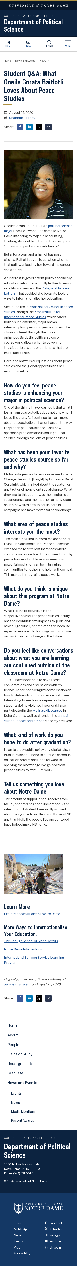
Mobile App (21, 1229)
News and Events (25, 60)
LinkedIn (55, 1247)
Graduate (15, 1073)
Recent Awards (22, 1120)
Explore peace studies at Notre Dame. (32, 914)
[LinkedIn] (29, 127)
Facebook (56, 1223)
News (43, 60)
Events (16, 1093)
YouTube (55, 1241)
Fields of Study (20, 1054)
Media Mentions (23, 1112)
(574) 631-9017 (23, 1173)
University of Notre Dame (38, 5)
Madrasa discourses (47, 710)
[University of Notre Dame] (38, 1208)
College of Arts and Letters (28, 1138)
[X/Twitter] (39, 127)
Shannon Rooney (22, 118)
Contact (28, 46)
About (13, 1035)
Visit (17, 1247)
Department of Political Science (33, 25)
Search (49, 46)
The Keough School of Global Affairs (31, 941)
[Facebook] (20, 127)
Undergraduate (20, 1064)
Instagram (56, 1235)
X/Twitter (55, 1229)
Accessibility (22, 1253)
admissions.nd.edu (17, 984)
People (13, 1045)
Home (8, 46)
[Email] (48, 127)
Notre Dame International (23, 949)
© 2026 (9, 1181)
